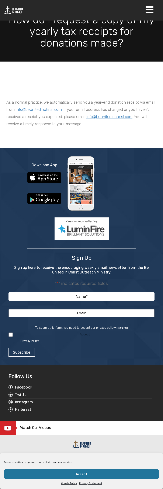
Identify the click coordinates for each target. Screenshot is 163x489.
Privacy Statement (90, 483)
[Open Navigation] (149, 10)
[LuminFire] (82, 230)
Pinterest (23, 409)
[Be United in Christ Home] (13, 10)
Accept (81, 474)
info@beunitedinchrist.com (39, 109)
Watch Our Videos (35, 427)
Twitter (21, 394)
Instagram (24, 402)
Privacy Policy (30, 340)
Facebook (23, 387)
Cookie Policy (69, 483)
